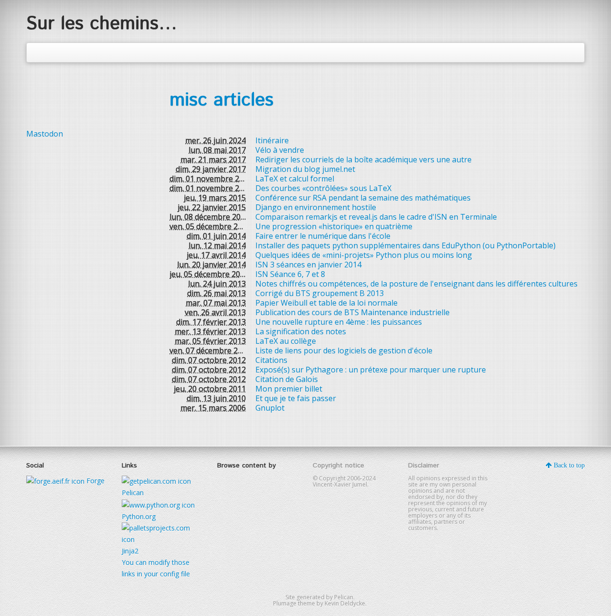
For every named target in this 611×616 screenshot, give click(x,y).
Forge (94, 480)
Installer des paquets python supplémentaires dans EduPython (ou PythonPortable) (405, 245)
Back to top (568, 465)
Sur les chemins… (101, 24)
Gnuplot (269, 408)
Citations (271, 360)
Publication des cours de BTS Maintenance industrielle (352, 312)
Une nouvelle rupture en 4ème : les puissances (338, 322)
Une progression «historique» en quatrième (333, 226)
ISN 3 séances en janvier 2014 (308, 264)
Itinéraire (272, 140)
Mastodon (44, 133)
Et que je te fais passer (295, 398)
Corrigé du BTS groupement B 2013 (319, 293)
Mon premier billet (288, 388)
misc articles (221, 100)
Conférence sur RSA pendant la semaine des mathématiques (363, 197)
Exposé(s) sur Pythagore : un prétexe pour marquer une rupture (370, 369)
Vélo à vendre (279, 150)
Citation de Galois (286, 379)
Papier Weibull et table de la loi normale (326, 302)
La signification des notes (300, 331)
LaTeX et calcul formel (294, 178)
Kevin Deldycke (345, 603)
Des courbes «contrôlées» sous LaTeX (323, 188)
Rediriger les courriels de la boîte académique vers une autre (363, 159)
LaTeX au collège (285, 341)
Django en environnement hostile (315, 207)
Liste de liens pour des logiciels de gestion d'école (343, 350)
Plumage (284, 603)
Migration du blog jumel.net (305, 169)
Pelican (343, 597)
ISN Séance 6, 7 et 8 (290, 274)
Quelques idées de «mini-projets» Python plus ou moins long (363, 255)
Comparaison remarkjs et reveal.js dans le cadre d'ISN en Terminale (376, 217)
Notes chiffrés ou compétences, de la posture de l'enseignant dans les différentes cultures (416, 283)
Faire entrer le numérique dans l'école (322, 236)
